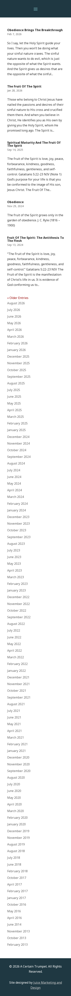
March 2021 (15, 737)
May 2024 (14, 483)
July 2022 (13, 630)
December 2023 (18, 517)
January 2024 (16, 510)
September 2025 (18, 377)
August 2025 (16, 383)
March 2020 (15, 811)
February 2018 (17, 871)
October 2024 (16, 450)
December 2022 (18, 597)
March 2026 (15, 336)
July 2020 (13, 784)
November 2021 (18, 684)
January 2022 (16, 671)
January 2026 (16, 350)
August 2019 (16, 844)
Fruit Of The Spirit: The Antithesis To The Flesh (35, 239)
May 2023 (14, 563)
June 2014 (14, 924)
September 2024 (18, 457)
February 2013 (17, 944)
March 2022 (15, 657)
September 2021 (18, 697)
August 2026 (16, 303)
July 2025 (13, 390)
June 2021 (14, 717)
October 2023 (16, 530)
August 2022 (16, 624)
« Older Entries (17, 298)
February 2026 (17, 343)
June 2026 (14, 316)
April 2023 (14, 570)
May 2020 (14, 798)
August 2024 (16, 463)
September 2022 (18, 617)
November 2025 (18, 363)
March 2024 (15, 497)
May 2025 (14, 403)
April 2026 (14, 330)
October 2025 (16, 370)
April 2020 (14, 804)
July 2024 (13, 470)
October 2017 (16, 878)
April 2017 (14, 884)
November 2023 (18, 523)
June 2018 (14, 864)
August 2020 (16, 777)
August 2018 (16, 851)
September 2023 (18, 537)
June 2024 (14, 477)
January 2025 (16, 430)
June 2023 (14, 557)
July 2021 (13, 711)
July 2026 (13, 310)
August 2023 (16, 544)
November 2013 (18, 931)
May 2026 (14, 323)
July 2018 (13, 858)
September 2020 (18, 771)
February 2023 (17, 584)
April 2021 (14, 731)
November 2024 (18, 443)
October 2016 (16, 904)
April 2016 (14, 918)
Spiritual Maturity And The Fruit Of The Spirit (34, 144)
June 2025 (14, 396)
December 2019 (18, 831)
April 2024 (14, 490)
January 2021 (16, 751)
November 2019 (18, 838)
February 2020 (17, 817)
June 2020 (14, 791)
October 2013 (16, 938)
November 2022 (18, 604)
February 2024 (17, 504)
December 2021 (18, 677)
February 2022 (17, 664)
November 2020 (18, 764)
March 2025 (15, 417)
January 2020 (16, 824)
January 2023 (16, 590)
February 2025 (17, 423)
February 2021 (17, 744)
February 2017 (17, 891)
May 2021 (14, 724)
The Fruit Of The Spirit (24, 86)
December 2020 (18, 757)
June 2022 (14, 637)
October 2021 (16, 690)
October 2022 (16, 610)
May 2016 (14, 911)
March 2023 (15, 577)
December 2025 (18, 356)
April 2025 (14, 410)
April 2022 (14, 650)
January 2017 (16, 898)
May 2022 (14, 644)
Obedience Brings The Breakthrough (35, 30)
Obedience (15, 202)
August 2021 (16, 704)
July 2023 (13, 550)
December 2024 (18, 437)
